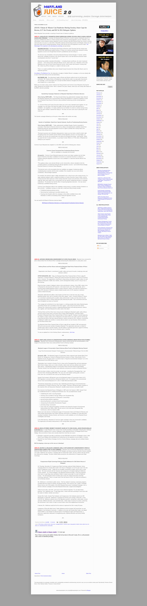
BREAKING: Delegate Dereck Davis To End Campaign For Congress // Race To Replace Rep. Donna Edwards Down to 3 (105, 186)
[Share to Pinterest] (66, 522)
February (98, 93)
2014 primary (41, 524)
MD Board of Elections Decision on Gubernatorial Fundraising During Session (63, 203)
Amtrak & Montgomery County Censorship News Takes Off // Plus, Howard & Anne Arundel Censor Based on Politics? (105, 223)
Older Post (88, 573)
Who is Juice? (50, 20)
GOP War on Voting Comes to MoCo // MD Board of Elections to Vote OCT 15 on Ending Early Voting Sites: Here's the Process (105, 209)
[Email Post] (57, 522)
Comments (101, 248)
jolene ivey (85, 524)
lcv (38, 525)
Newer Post (37, 573)
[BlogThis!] (62, 522)
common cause (66, 524)
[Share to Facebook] (65, 522)
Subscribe (41, 20)
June (97, 125)
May (97, 127)
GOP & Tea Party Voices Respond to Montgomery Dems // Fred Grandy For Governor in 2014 (105, 198)
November (98, 98)
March (97, 110)
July (97, 124)
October (98, 99)
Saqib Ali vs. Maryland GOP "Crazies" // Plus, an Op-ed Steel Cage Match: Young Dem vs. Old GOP (105, 179)
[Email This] (60, 522)
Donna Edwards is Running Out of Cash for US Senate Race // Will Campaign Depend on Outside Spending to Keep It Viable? (105, 230)
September (99, 120)
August (98, 106)
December (98, 96)
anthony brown (47, 524)
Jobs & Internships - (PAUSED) (79, 20)
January (98, 94)
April (97, 108)
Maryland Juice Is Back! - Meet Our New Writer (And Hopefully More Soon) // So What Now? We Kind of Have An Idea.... (105, 237)
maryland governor (43, 525)
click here (72, 332)
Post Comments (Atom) (46, 576)
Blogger (89, 590)
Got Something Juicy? (63, 20)
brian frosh (53, 524)
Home (34, 20)
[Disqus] (62, 550)
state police (50, 525)
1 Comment (52, 522)
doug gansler (73, 524)
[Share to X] (63, 522)
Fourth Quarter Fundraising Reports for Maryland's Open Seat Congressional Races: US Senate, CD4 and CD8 (105, 192)
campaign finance (59, 524)
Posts (99, 245)
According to (42, 73)
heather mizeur (79, 524)
